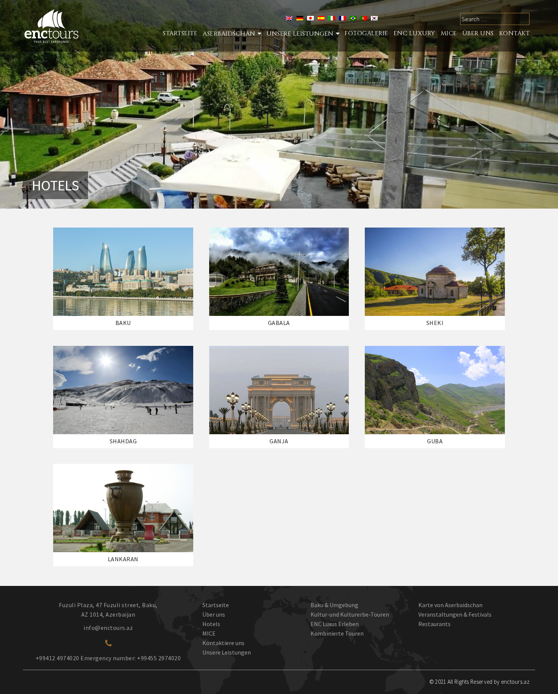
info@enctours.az (108, 627)
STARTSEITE (180, 33)
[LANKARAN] (123, 508)
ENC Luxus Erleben (335, 624)
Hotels (211, 624)
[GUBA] (435, 390)
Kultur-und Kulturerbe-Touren (350, 614)
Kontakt (514, 33)
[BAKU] (123, 272)
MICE (449, 33)
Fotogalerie (366, 33)
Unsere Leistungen (300, 34)
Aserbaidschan (229, 34)
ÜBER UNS (478, 33)
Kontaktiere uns (223, 643)
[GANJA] (279, 390)
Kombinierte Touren (337, 633)
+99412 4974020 (57, 658)
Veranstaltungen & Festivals (455, 614)
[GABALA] (279, 272)
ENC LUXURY (414, 33)
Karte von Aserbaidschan (450, 605)
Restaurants (434, 624)
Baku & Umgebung (334, 605)
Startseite (215, 605)
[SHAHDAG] (123, 390)
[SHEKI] (435, 272)
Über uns (213, 614)
